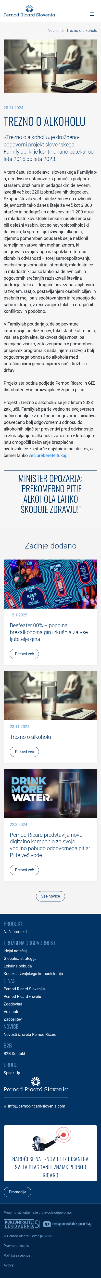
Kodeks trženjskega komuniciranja (33, 973)
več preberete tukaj (47, 455)
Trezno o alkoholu (81, 30)
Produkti (14, 923)
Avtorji (8, 1265)
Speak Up (12, 1072)
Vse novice (50, 896)
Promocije (17, 1192)
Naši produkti (15, 931)
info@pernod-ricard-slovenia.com (36, 1106)
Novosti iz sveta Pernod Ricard (30, 1034)
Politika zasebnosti (18, 1255)
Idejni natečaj (15, 951)
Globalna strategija (20, 958)
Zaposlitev (13, 1019)
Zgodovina (13, 1004)
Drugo (11, 1065)
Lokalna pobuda (18, 966)
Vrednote (11, 1011)
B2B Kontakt (14, 1053)
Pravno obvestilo (16, 1246)
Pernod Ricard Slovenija (24, 989)
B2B (8, 1045)
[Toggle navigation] (92, 14)
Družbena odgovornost (29, 943)
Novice (53, 30)
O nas (9, 981)
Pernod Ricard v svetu (22, 996)
